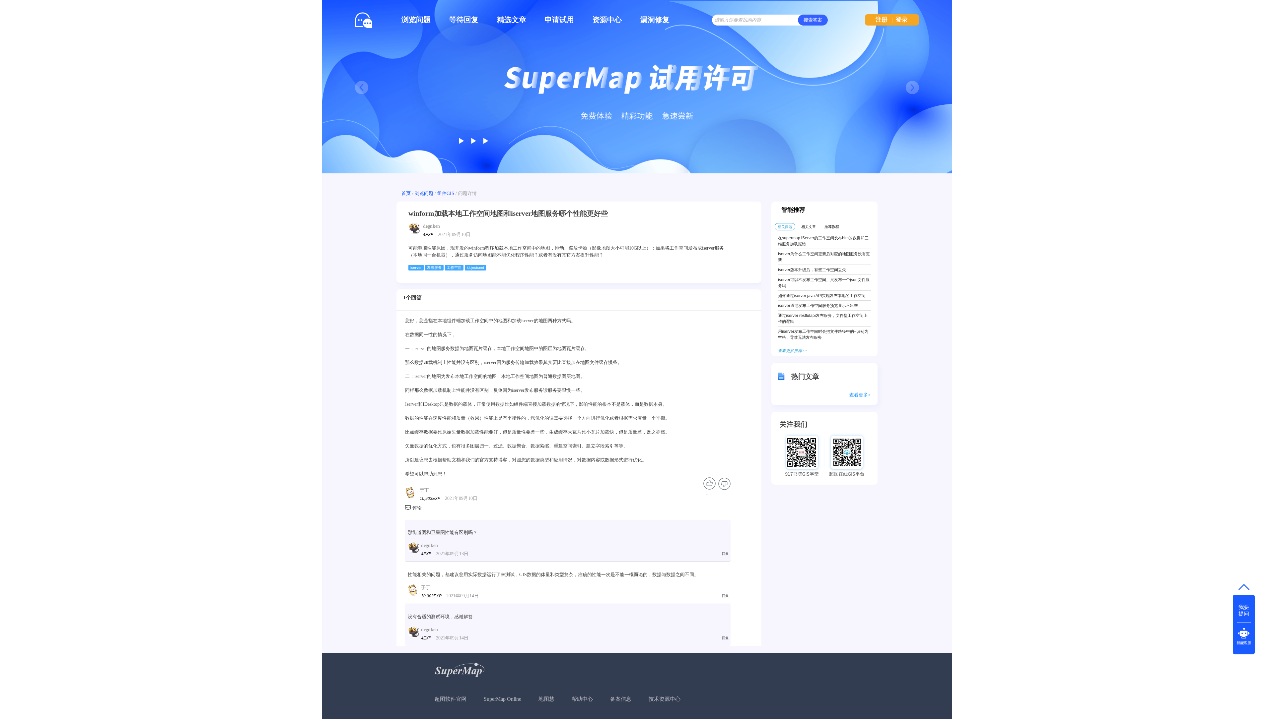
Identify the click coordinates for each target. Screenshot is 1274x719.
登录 (902, 19)
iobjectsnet (475, 268)
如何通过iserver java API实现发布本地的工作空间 (822, 295)
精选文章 (511, 20)
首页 (406, 193)
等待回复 (463, 20)
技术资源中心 (664, 699)
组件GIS (445, 193)
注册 (881, 19)
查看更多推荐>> (792, 350)
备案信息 (620, 699)
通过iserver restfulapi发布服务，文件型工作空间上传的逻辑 (823, 318)
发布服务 (434, 268)
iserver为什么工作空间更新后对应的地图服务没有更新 (824, 257)
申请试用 (559, 20)
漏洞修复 (655, 20)
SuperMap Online (502, 699)
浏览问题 (416, 20)
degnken (431, 226)
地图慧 (546, 699)
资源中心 (607, 20)
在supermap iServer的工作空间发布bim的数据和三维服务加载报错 (823, 241)
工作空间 (454, 268)
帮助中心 (582, 699)
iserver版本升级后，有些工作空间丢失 (812, 270)
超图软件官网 (450, 699)
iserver (416, 268)
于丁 (424, 490)
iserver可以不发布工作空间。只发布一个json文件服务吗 (824, 282)
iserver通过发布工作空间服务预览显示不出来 (818, 305)
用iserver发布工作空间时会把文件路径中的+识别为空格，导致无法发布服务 (823, 334)
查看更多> (860, 394)
